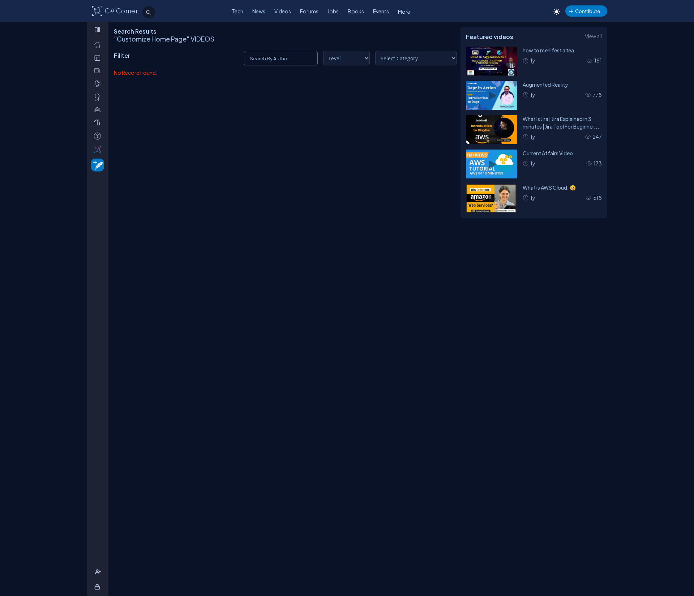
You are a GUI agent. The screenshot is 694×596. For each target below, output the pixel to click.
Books (356, 11)
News (258, 11)
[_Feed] (98, 44)
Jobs (333, 11)
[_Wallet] (98, 70)
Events (381, 11)
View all (593, 36)
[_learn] (98, 83)
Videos (282, 11)
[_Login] (98, 586)
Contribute (587, 11)
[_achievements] (98, 97)
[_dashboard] (98, 57)
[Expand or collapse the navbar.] (98, 29)
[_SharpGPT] (98, 149)
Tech (237, 11)
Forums (309, 11)
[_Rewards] (98, 136)
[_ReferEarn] (98, 122)
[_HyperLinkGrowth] (96, 164)
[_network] (98, 109)
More (404, 11)
